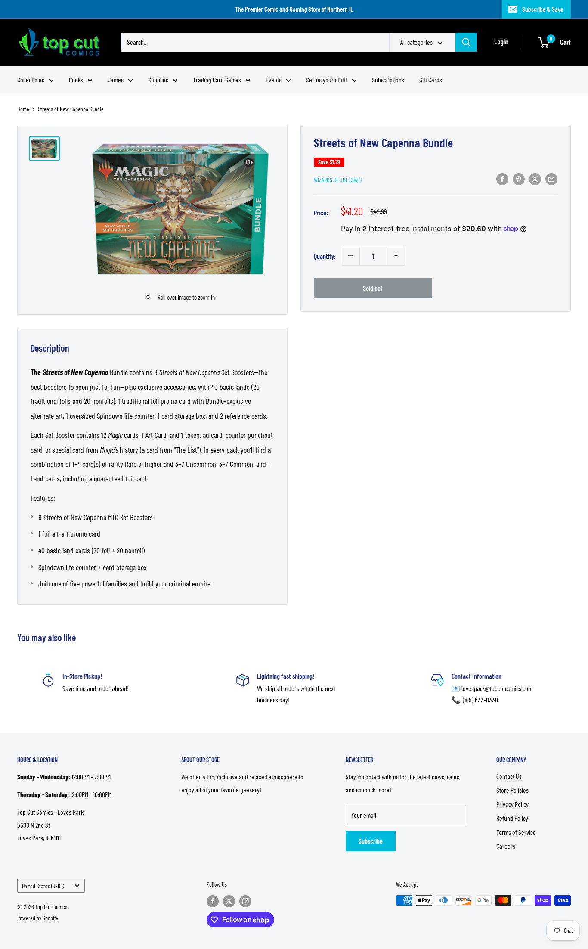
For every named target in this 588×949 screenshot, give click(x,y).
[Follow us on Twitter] (229, 901)
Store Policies (512, 790)
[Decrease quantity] (350, 256)
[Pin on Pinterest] (519, 178)
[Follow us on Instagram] (245, 901)
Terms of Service (516, 832)
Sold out (373, 287)
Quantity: (325, 255)
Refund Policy (512, 818)
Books (76, 79)
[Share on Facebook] (502, 178)
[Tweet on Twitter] (535, 178)
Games (116, 79)
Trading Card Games (217, 79)
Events (274, 79)
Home (23, 108)
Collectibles (30, 79)
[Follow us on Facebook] (213, 901)
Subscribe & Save (542, 9)
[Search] (466, 42)
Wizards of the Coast (338, 179)
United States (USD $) (43, 886)
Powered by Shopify (37, 917)
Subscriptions (388, 79)
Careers (505, 846)
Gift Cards (430, 79)
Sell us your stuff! (326, 79)
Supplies (158, 79)
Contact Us (509, 776)
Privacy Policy (512, 804)
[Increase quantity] (396, 256)
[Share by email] (551, 178)
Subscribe (371, 841)
